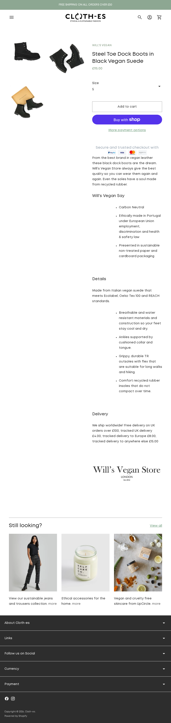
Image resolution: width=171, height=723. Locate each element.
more (52, 604)
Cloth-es (30, 712)
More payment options (127, 130)
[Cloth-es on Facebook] (6, 698)
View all (156, 525)
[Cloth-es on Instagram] (13, 698)
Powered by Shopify (15, 716)
